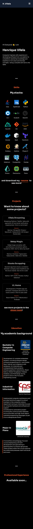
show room (16, 310)
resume (24, 180)
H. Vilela (7, 4)
